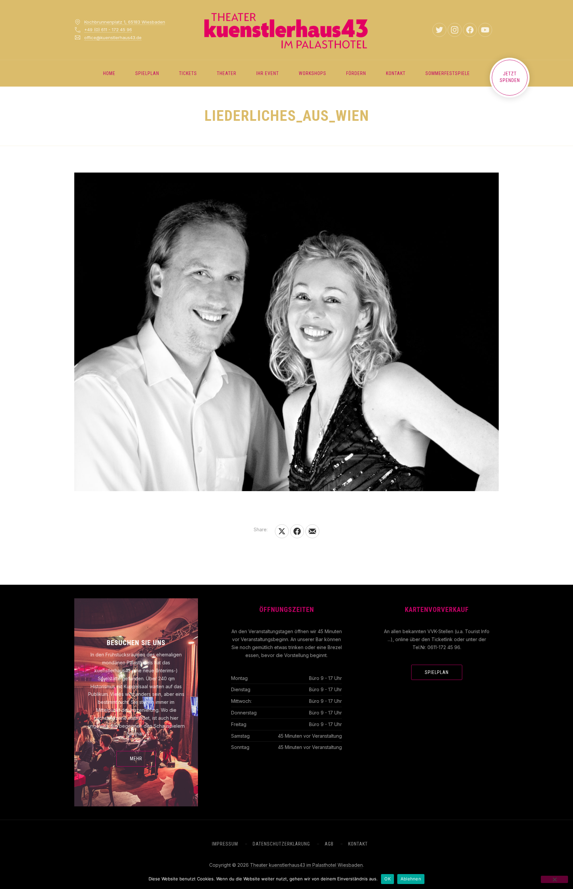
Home (109, 73)
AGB (329, 844)
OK (387, 878)
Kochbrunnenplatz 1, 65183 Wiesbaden (124, 22)
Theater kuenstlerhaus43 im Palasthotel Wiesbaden (306, 865)
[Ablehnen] (554, 879)
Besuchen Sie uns (136, 643)
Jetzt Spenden (510, 77)
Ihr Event (267, 73)
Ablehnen (411, 878)
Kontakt (396, 73)
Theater (226, 73)
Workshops (312, 73)
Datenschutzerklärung (281, 844)
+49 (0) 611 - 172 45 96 (108, 29)
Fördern (356, 73)
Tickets (188, 73)
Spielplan (147, 73)
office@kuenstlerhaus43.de (113, 37)
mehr (136, 758)
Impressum (225, 844)
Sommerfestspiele (447, 73)
